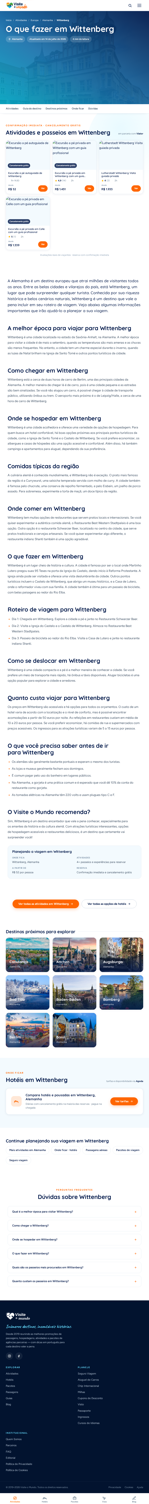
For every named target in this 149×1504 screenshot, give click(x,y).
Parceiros (11, 1445)
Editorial (10, 1457)
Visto (81, 1404)
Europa (35, 20)
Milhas (81, 1392)
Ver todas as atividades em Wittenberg (43, 904)
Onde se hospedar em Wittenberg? (74, 1239)
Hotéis (9, 1379)
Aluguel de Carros (88, 1379)
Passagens (12, 1392)
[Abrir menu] (139, 5)
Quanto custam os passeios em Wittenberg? (74, 1281)
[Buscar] (130, 5)
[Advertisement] (74, 69)
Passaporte (84, 1410)
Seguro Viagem (87, 1373)
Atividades (21, 20)
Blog (8, 1404)
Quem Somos (14, 1439)
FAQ (8, 1451)
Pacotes (10, 1386)
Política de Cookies (17, 1470)
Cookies (129, 1487)
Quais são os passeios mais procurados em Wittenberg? (74, 1267)
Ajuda (140, 1487)
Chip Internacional (88, 1386)
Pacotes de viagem (128, 1150)
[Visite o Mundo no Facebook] (19, 1356)
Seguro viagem (18, 1160)
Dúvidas (93, 108)
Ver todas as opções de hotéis (107, 904)
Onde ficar (78, 108)
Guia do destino (32, 108)
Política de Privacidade (19, 1464)
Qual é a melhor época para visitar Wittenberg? (74, 1211)
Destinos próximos (56, 108)
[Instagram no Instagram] (9, 1356)
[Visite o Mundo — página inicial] (17, 5)
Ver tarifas (121, 1101)
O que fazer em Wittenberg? (74, 1253)
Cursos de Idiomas (89, 1423)
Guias (9, 1398)
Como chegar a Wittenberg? (74, 1225)
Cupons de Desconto (90, 1398)
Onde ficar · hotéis (66, 1150)
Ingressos (83, 1417)
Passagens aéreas (96, 1150)
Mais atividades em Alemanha (27, 1150)
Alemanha (47, 20)
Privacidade (114, 1487)
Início (9, 20)
